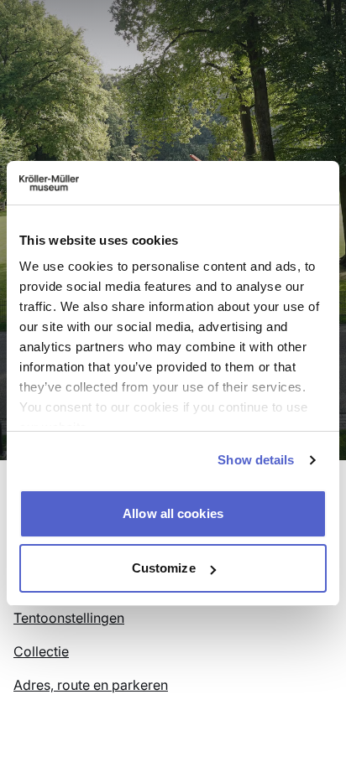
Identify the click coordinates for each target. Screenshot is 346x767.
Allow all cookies (173, 513)
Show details (256, 460)
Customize (164, 568)
